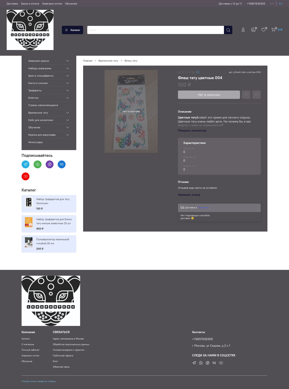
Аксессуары (35, 142)
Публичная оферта (63, 355)
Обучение (71, 3)
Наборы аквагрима (39, 68)
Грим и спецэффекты (41, 75)
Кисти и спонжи (38, 83)
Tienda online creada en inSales (39, 381)
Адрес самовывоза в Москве (68, 338)
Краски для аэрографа (42, 134)
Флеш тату (130, 60)
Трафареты (34, 90)
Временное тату (108, 60)
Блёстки (33, 97)
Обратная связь (61, 366)
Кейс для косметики (40, 120)
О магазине (28, 344)
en (272, 3)
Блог (55, 361)
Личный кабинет (30, 349)
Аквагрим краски (38, 60)
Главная (87, 60)
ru (280, 3)
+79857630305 (256, 3)
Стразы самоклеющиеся (43, 105)
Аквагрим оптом (52, 3)
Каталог (75, 30)
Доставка (12, 3)
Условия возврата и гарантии (68, 349)
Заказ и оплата (30, 3)
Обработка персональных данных (71, 344)
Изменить (203, 207)
